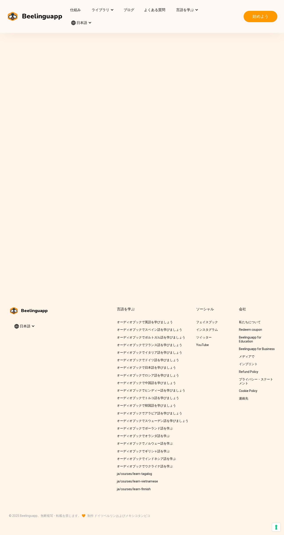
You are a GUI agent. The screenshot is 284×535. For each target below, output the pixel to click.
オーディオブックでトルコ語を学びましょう (148, 398)
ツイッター (204, 337)
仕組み (75, 10)
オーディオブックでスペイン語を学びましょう (149, 329)
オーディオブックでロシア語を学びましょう (148, 375)
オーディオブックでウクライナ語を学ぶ (145, 466)
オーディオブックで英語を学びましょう (145, 322)
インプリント (248, 364)
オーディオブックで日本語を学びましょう (146, 367)
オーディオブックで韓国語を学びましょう (146, 405)
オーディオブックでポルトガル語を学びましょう (151, 337)
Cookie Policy (248, 391)
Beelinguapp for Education (250, 339)
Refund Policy (248, 372)
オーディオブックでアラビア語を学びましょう (149, 413)
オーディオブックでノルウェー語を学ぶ (145, 443)
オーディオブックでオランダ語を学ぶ (143, 436)
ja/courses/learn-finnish (134, 489)
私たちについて (250, 322)
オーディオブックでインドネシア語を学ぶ (146, 458)
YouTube (202, 345)
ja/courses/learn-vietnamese (137, 481)
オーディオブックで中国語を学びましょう (146, 383)
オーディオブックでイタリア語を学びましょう (149, 352)
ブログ (129, 10)
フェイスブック (207, 322)
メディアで (246, 356)
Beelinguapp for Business (257, 349)
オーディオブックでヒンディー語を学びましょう (151, 390)
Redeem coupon (250, 329)
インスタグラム (207, 329)
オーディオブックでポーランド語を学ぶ (145, 428)
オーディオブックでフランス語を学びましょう (149, 345)
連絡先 (243, 398)
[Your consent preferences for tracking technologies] (276, 527)
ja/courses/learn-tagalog (134, 474)
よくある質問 (154, 10)
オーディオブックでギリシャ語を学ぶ (143, 451)
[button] (102, 10)
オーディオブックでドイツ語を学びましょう (148, 360)
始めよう (260, 16)
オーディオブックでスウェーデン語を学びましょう (152, 421)
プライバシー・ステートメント (256, 381)
